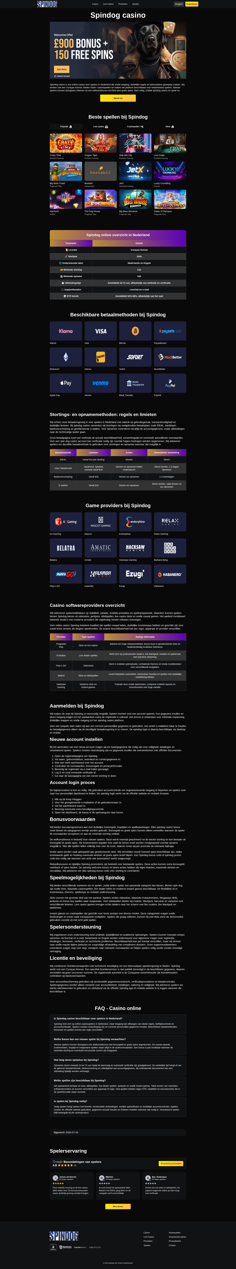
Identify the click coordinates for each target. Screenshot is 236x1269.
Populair (64, 127)
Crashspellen (133, 127)
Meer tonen (118, 1206)
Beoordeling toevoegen (171, 1163)
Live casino (98, 127)
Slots (168, 127)
